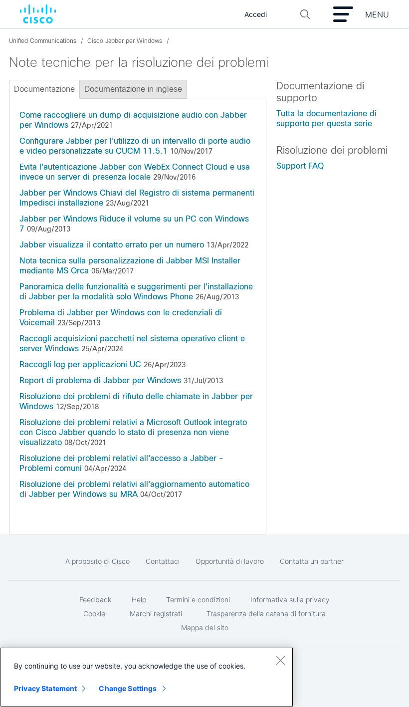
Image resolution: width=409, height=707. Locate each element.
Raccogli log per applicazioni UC (80, 364)
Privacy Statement (45, 688)
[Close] (280, 660)
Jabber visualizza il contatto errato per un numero (111, 244)
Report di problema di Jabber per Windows (100, 380)
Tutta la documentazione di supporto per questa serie (326, 118)
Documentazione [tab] (44, 89)
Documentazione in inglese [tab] (133, 89)
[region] (146, 677)
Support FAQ (300, 166)
